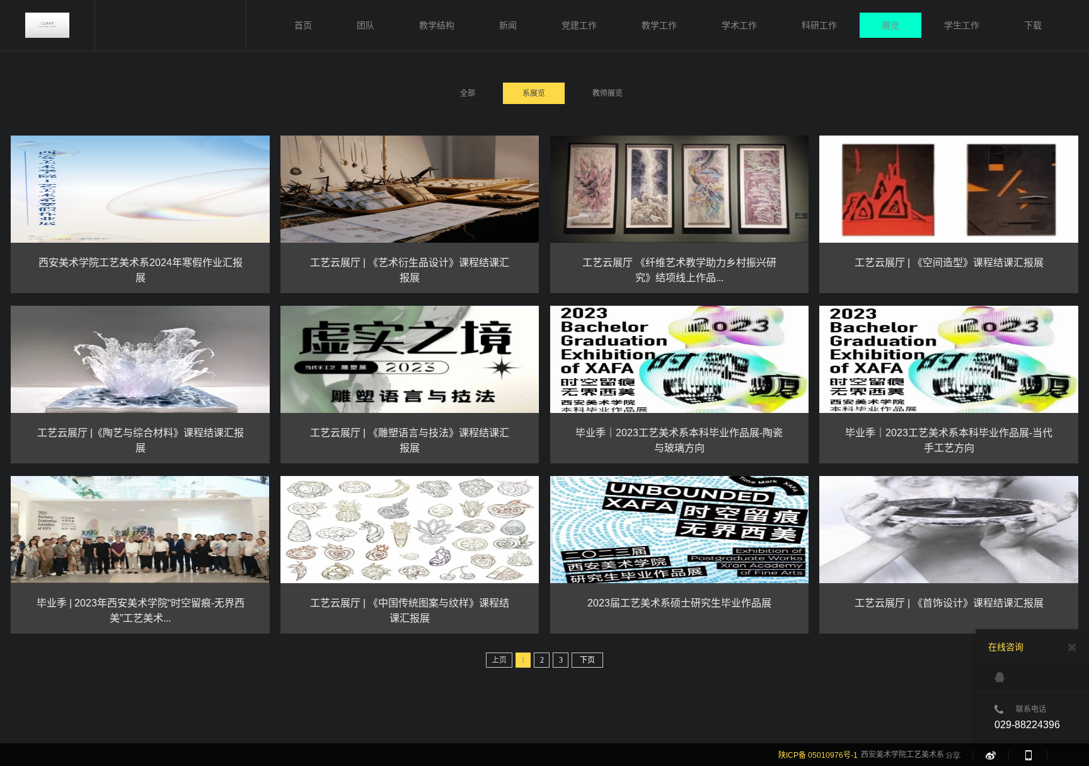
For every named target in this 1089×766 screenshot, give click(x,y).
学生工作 (961, 25)
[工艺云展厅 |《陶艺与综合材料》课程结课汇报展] (140, 359)
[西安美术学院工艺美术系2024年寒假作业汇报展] (140, 189)
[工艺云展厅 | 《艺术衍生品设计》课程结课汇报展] (409, 189)
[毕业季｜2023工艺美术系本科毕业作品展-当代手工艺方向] (948, 359)
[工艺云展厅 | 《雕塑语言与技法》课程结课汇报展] (409, 359)
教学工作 (659, 25)
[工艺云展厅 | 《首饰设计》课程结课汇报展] (948, 529)
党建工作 (579, 25)
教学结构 (436, 25)
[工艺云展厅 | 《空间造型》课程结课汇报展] (948, 189)
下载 (1033, 25)
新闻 (508, 25)
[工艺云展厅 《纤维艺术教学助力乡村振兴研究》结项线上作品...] (679, 189)
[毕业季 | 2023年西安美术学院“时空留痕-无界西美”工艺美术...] (140, 529)
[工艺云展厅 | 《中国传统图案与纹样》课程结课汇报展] (409, 529)
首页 (303, 25)
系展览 (533, 93)
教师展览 (607, 93)
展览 (890, 25)
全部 (467, 93)
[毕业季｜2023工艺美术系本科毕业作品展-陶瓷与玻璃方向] (679, 359)
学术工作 (739, 25)
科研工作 (819, 25)
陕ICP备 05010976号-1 (818, 755)
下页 (587, 660)
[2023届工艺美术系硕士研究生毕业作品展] (679, 529)
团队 (365, 25)
